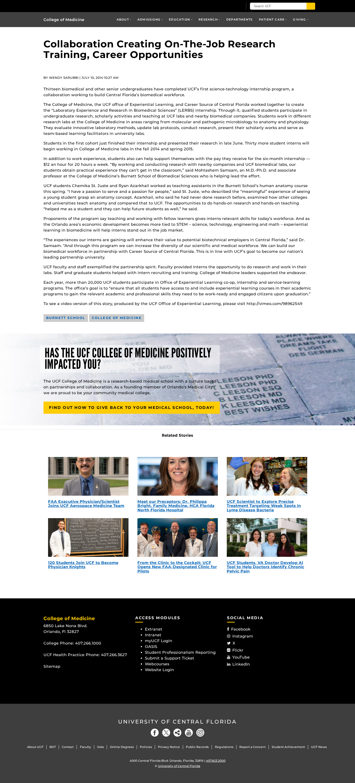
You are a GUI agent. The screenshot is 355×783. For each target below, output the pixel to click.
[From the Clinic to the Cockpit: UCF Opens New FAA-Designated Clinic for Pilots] (177, 537)
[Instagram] (200, 733)
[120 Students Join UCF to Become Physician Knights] (88, 537)
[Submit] (310, 6)
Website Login (159, 669)
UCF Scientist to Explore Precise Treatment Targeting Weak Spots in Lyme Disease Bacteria (264, 505)
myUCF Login (158, 640)
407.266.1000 (88, 643)
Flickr (237, 650)
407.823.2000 (216, 760)
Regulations (224, 747)
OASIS (151, 646)
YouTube (241, 657)
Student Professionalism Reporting (180, 652)
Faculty (85, 747)
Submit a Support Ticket (169, 658)
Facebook (240, 629)
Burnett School (65, 318)
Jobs (100, 747)
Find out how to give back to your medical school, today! (131, 407)
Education (179, 19)
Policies (146, 747)
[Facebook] (155, 733)
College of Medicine (63, 19)
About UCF (35, 747)
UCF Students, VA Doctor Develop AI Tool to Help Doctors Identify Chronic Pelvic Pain (265, 566)
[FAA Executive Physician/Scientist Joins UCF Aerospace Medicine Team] (88, 476)
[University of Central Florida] (79, 6)
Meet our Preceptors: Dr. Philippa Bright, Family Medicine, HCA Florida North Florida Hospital (175, 505)
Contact (68, 747)
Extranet (153, 629)
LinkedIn (241, 664)
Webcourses (157, 664)
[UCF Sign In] (228, 6)
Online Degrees (122, 747)
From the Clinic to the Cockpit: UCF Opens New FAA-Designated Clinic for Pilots (177, 566)
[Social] (177, 733)
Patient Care (271, 19)
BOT (53, 747)
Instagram (242, 636)
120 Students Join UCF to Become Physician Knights (83, 564)
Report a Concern (252, 747)
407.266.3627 (114, 654)
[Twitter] (166, 733)
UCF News (319, 747)
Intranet (153, 635)
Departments (239, 19)
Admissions (148, 19)
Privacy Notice (169, 747)
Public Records (197, 747)
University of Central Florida (177, 721)
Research (208, 19)
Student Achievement (288, 747)
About (123, 19)
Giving (299, 19)
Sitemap (51, 666)
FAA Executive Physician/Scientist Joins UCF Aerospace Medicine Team (86, 503)
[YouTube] (189, 733)
